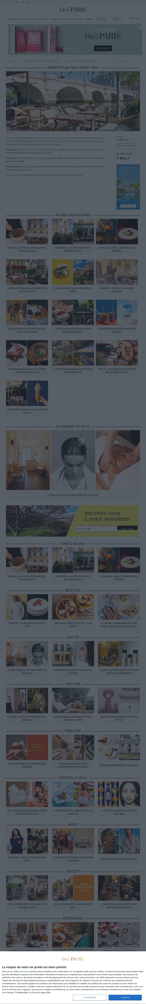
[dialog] (73, 977)
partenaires (24, 971)
